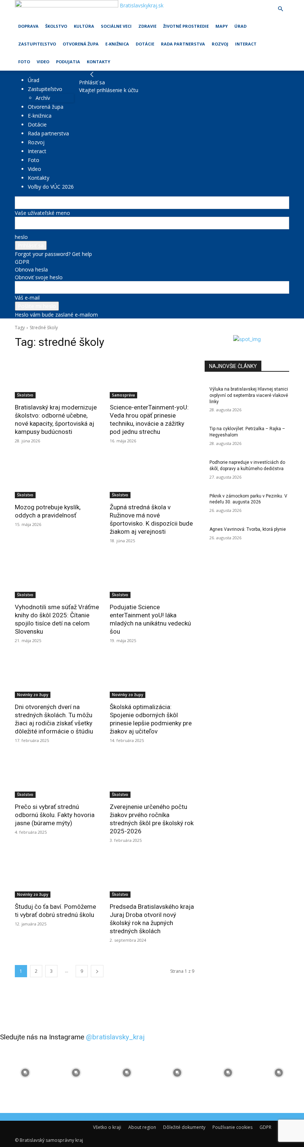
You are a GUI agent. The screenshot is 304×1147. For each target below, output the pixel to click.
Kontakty (98, 61)
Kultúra (84, 26)
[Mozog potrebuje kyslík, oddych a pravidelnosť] (57, 477)
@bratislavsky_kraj (115, 1037)
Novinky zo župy (32, 694)
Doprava (28, 26)
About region (142, 1127)
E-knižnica (117, 44)
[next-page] (97, 971)
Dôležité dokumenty (184, 1127)
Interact (246, 44)
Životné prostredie (186, 26)
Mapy (221, 26)
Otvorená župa (81, 44)
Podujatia (68, 61)
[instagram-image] (25, 1073)
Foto (24, 61)
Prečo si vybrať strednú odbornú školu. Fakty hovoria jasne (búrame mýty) (55, 815)
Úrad (240, 26)
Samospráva (123, 395)
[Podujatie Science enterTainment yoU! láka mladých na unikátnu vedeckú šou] (152, 577)
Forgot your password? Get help (53, 253)
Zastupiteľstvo (37, 44)
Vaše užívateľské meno (42, 212)
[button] (280, 9)
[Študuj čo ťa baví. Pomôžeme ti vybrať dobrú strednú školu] (57, 877)
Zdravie (147, 26)
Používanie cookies (232, 1127)
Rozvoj (220, 44)
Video (43, 61)
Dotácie (145, 44)
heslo (21, 236)
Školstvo (56, 26)
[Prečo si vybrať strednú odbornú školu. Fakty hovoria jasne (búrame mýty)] (57, 777)
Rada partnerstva (183, 44)
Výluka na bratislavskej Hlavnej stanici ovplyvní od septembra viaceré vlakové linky (248, 395)
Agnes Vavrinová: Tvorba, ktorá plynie (247, 529)
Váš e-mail (27, 297)
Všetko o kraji (107, 1127)
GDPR (22, 261)
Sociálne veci (116, 26)
